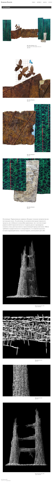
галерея (33, 2)
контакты (50, 2)
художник (45, 2)
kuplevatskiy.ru (8, 480)
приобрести (39, 2)
